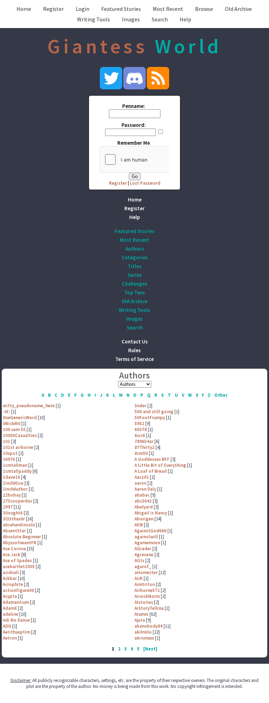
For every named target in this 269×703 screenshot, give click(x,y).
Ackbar (10, 578)
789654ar (143, 441)
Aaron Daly (145, 489)
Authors (134, 248)
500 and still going (153, 412)
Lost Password (145, 183)
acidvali (11, 572)
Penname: (133, 106)
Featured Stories (121, 8)
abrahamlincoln (19, 525)
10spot (10, 453)
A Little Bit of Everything (160, 465)
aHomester (146, 572)
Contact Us (135, 341)
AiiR (138, 578)
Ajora (139, 620)
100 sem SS (14, 429)
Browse (204, 8)
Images (131, 19)
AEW (138, 525)
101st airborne (18, 447)
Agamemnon (147, 543)
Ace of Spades (17, 561)
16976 (9, 459)
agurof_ (142, 566)
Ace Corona (14, 549)
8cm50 (141, 453)
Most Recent (168, 8)
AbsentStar (14, 531)
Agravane (143, 555)
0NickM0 (11, 423)
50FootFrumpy (149, 418)
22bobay (12, 495)
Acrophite (13, 584)
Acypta (10, 596)
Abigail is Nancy (150, 513)
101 (6, 441)
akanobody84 (148, 626)
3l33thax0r (14, 519)
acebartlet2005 (19, 566)
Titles (135, 266)
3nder (140, 406)
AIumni (141, 614)
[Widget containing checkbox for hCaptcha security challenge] (152, 159)
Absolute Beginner (22, 537)
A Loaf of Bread (150, 471)
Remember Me (133, 142)
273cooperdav (17, 501)
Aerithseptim (16, 632)
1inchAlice (13, 483)
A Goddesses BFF (152, 459)
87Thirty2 (144, 447)
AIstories (143, 602)
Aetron (10, 638)
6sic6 (139, 435)
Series (134, 275)
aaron (140, 483)
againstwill (146, 537)
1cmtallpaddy (17, 471)
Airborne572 (147, 590)
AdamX (10, 608)
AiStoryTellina (149, 608)
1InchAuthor (15, 489)
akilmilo (143, 632)
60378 (140, 429)
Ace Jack (11, 555)
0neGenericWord (20, 418)
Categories (135, 257)
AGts (139, 561)
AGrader (142, 549)
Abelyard (143, 507)
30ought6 (13, 513)
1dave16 (11, 477)
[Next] (150, 649)
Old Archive (238, 8)
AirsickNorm (147, 596)
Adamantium (16, 602)
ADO (7, 626)
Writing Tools (93, 19)
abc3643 (143, 501)
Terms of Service (134, 359)
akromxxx (144, 638)
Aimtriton (144, 584)
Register (53, 8)
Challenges (134, 283)
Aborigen (143, 519)
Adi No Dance (16, 620)
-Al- (6, 412)
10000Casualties (20, 435)
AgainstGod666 (150, 531)
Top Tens (134, 292)
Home (23, 8)
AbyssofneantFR (19, 543)
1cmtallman (15, 465)
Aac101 (141, 477)
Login (82, 8)
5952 (139, 423)
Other (220, 395)
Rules (134, 350)
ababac (142, 495)
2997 (8, 507)
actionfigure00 (18, 590)
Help (185, 19)
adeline (10, 614)
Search (160, 19)
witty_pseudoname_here (29, 406)
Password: (134, 125)
